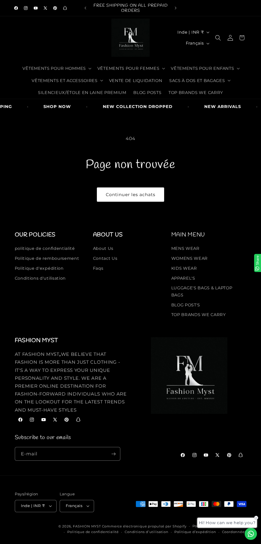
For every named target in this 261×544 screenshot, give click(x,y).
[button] (56, 68)
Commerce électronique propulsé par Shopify (144, 526)
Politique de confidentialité (93, 532)
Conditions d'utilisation (40, 278)
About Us (103, 248)
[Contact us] (251, 534)
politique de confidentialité (45, 248)
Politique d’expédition (195, 532)
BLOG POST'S (185, 304)
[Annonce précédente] (85, 8)
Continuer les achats (130, 194)
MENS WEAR (185, 248)
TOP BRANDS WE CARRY (198, 314)
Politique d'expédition (39, 268)
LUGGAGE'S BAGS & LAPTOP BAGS (201, 291)
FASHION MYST (87, 526)
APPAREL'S (183, 278)
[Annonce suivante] (175, 8)
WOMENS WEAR (189, 258)
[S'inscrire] (113, 454)
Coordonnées (234, 532)
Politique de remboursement (47, 258)
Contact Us (105, 258)
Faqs (98, 268)
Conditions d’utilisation (146, 532)
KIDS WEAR (184, 268)
